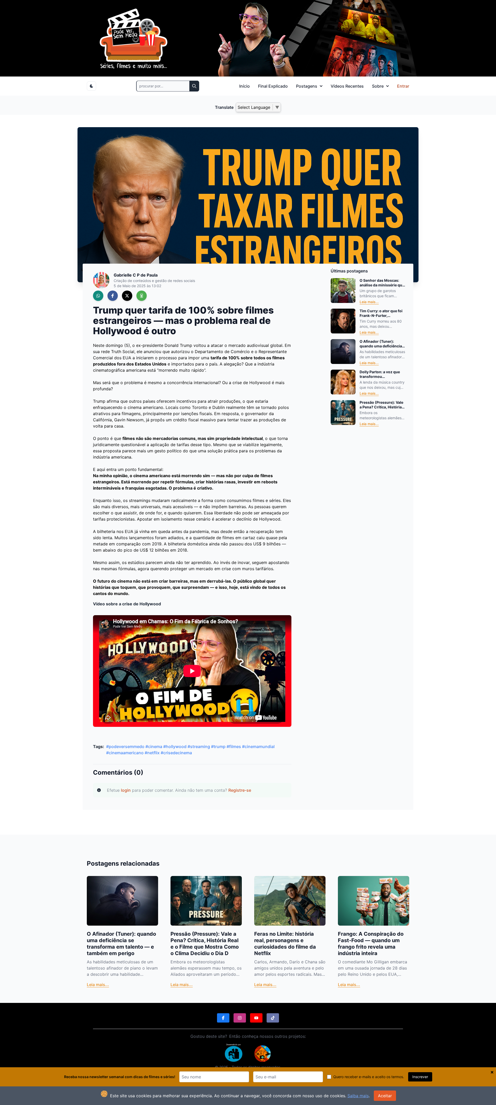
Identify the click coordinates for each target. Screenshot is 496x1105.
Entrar (403, 86)
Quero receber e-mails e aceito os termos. (368, 1076)
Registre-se (239, 790)
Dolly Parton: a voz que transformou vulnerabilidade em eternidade (380, 374)
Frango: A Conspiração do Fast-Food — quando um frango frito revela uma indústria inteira (371, 943)
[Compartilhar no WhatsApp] (98, 296)
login (126, 790)
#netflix (152, 752)
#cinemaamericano (125, 752)
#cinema (153, 746)
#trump (218, 746)
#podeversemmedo (125, 746)
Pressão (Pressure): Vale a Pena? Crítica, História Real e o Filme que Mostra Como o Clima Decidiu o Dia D (382, 404)
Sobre (378, 86)
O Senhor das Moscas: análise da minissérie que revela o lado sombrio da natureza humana (382, 282)
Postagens (306, 86)
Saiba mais (358, 1095)
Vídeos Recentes (347, 86)
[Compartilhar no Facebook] (112, 296)
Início (244, 86)
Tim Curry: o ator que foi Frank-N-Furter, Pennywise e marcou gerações (381, 313)
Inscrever (420, 1076)
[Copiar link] (141, 296)
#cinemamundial (258, 746)
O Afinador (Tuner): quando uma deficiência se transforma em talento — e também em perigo (382, 343)
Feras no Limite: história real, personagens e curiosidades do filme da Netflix (285, 943)
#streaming (199, 746)
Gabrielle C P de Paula (136, 275)
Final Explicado (273, 86)
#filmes (234, 746)
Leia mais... (369, 302)
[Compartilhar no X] (127, 296)
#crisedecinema (176, 752)
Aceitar (385, 1095)
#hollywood (175, 746)
